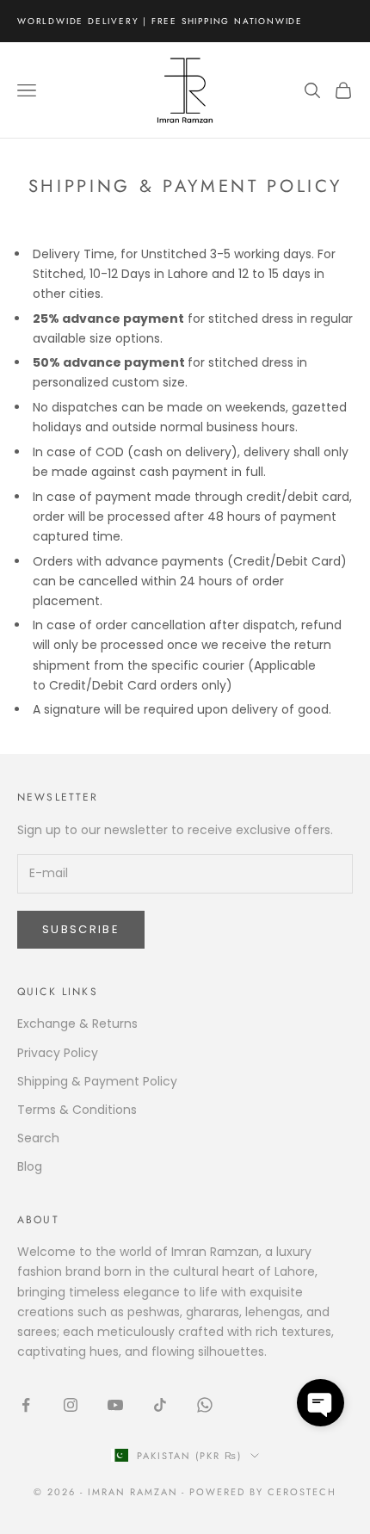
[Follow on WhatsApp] (204, 1404)
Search (38, 1138)
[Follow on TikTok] (160, 1404)
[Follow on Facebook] (25, 1404)
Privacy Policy (57, 1052)
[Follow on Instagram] (70, 1404)
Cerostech (302, 1492)
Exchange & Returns (77, 1023)
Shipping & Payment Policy (97, 1081)
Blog (29, 1166)
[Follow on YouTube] (115, 1404)
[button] (320, 1402)
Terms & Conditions (77, 1109)
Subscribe (81, 929)
